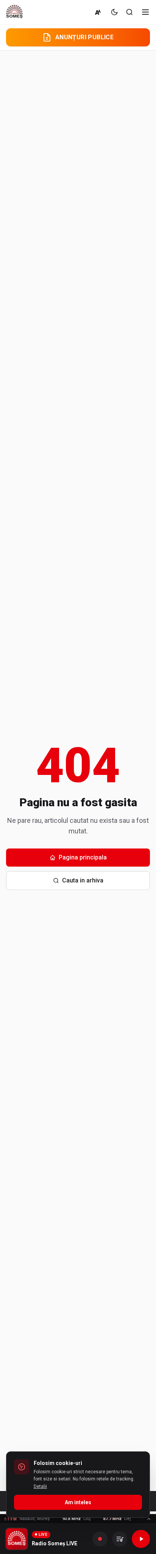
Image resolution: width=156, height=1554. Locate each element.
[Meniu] (145, 12)
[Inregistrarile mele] (119, 1538)
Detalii (40, 1486)
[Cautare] (129, 12)
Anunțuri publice (84, 37)
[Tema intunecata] (114, 12)
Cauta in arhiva (82, 880)
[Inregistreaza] (100, 1538)
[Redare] (141, 1539)
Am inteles (78, 1502)
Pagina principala (83, 857)
